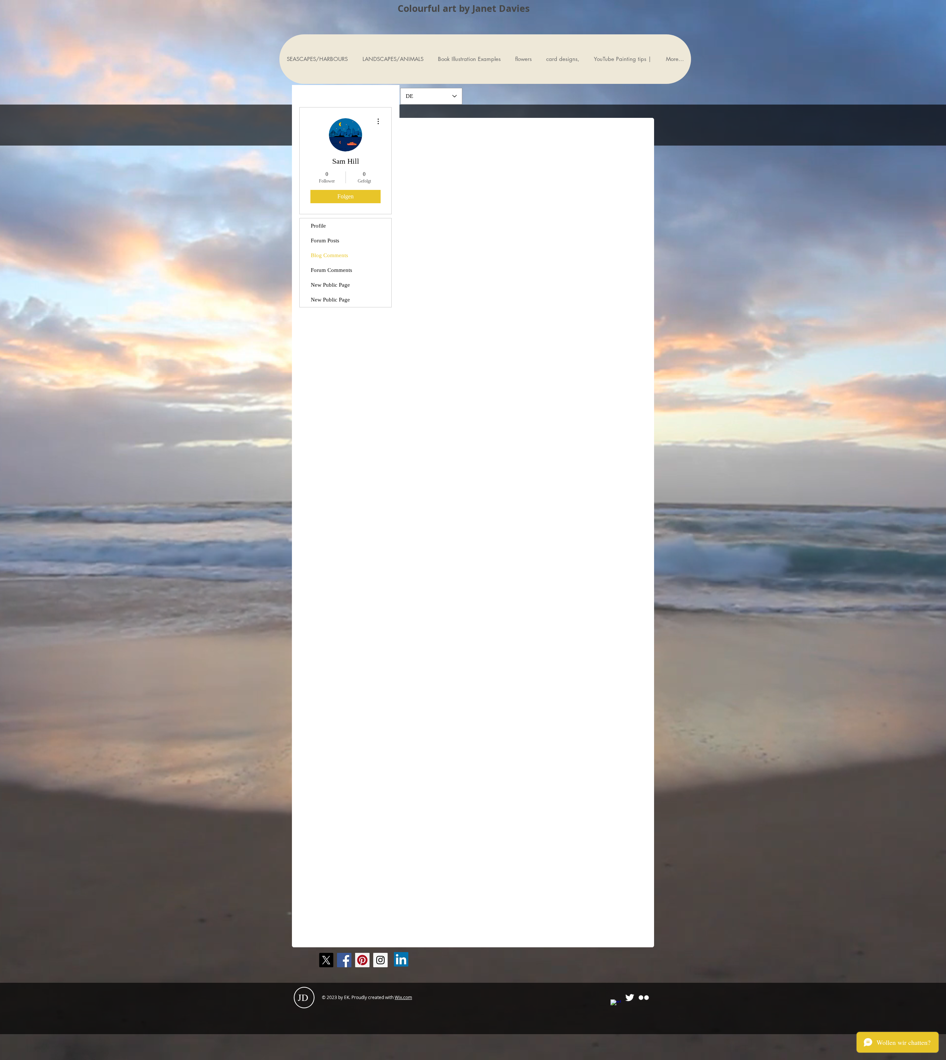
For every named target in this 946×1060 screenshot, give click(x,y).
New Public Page (330, 285)
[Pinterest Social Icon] (362, 960)
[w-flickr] (644, 997)
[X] (326, 960)
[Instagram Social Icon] (380, 960)
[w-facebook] (615, 1004)
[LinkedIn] (401, 959)
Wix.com (403, 997)
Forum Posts (325, 240)
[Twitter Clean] (630, 997)
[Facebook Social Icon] (344, 960)
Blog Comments (329, 255)
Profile (318, 226)
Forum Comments (331, 270)
